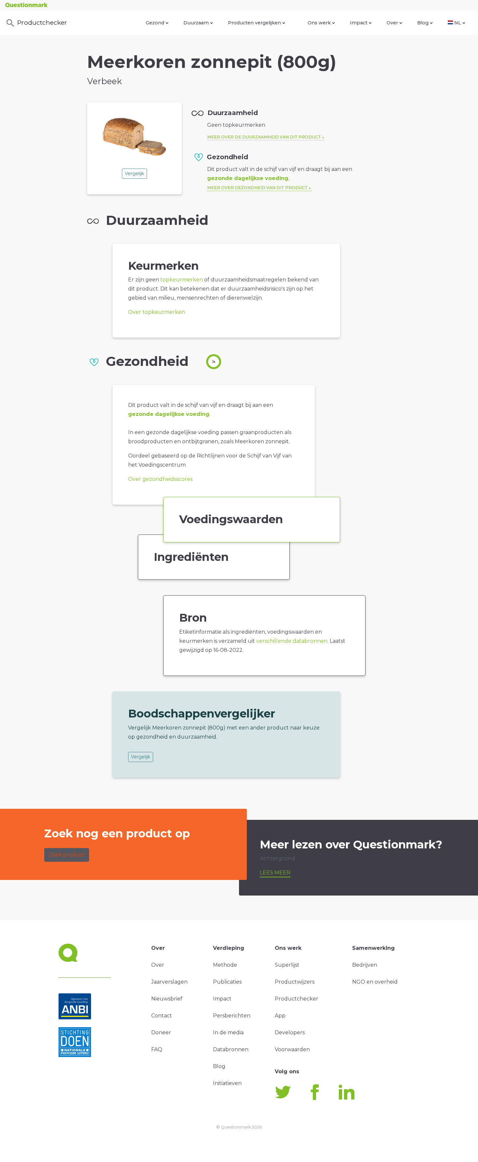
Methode (225, 965)
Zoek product (66, 855)
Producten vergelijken (254, 23)
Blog (423, 23)
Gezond (155, 23)
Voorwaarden (292, 1049)
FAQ (156, 1049)
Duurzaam (196, 23)
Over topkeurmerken (156, 312)
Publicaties (227, 982)
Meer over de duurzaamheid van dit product (264, 137)
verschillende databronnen (291, 641)
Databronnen (230, 1049)
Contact (161, 1016)
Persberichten (231, 1016)
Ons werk (319, 23)
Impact (358, 23)
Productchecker (42, 22)
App (280, 1016)
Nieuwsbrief (166, 999)
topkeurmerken (181, 280)
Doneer (161, 1032)
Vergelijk (134, 173)
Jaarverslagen (169, 982)
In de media (228, 1032)
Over (392, 23)
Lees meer (275, 873)
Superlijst (287, 965)
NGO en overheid (375, 982)
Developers (290, 1032)
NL (457, 23)
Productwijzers (294, 982)
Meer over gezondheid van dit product (257, 187)
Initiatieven (227, 1083)
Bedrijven (364, 965)
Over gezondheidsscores (160, 479)
